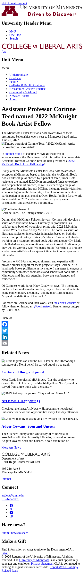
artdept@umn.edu (13, 495)
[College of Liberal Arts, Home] (42, 48)
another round (13, 153)
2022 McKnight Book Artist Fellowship (38, 162)
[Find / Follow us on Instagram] (11, 516)
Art (4, 51)
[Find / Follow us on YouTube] (11, 512)
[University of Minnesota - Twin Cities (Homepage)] (42, 14)
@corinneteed (42, 306)
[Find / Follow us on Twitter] (11, 509)
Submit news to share (15, 532)
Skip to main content (14, 3)
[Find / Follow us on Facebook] (11, 505)
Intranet (6, 478)
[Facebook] (42, 324)
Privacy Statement (42, 563)
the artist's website (65, 303)
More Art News (11, 447)
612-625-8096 (10, 499)
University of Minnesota (34, 560)
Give (5, 553)
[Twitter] (42, 330)
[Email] (42, 343)
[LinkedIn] (42, 337)
